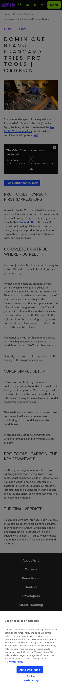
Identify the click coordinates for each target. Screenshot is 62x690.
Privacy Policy (15, 661)
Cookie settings (31, 680)
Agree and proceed (30, 669)
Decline (31, 676)
